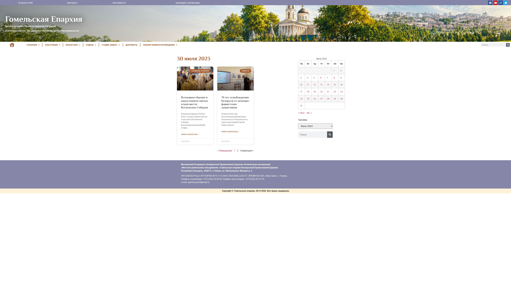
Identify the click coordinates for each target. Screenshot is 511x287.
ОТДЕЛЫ (90, 45)
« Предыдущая (224, 150)
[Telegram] (506, 3)
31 (301, 105)
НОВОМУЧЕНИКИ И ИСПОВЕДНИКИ (159, 45)
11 (308, 84)
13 (321, 84)
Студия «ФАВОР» (110, 45)
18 (308, 91)
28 (328, 99)
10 (301, 84)
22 (335, 91)
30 (341, 99)
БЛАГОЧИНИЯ (51, 45)
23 (341, 91)
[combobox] (312, 134)
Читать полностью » (190, 134)
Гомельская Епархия (43, 19)
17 (301, 91)
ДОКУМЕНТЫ (131, 45)
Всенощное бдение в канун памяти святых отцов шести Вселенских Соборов (194, 102)
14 (328, 84)
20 (321, 91)
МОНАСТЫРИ (72, 45)
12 (315, 84)
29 (335, 99)
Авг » (309, 112)
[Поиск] (508, 45)
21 (328, 91)
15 (335, 84)
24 (301, 99)
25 (308, 99)
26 (315, 99)
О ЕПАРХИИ (32, 45)
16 (341, 84)
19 (315, 91)
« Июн (301, 112)
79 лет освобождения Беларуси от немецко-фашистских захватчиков (235, 102)
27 (321, 99)
